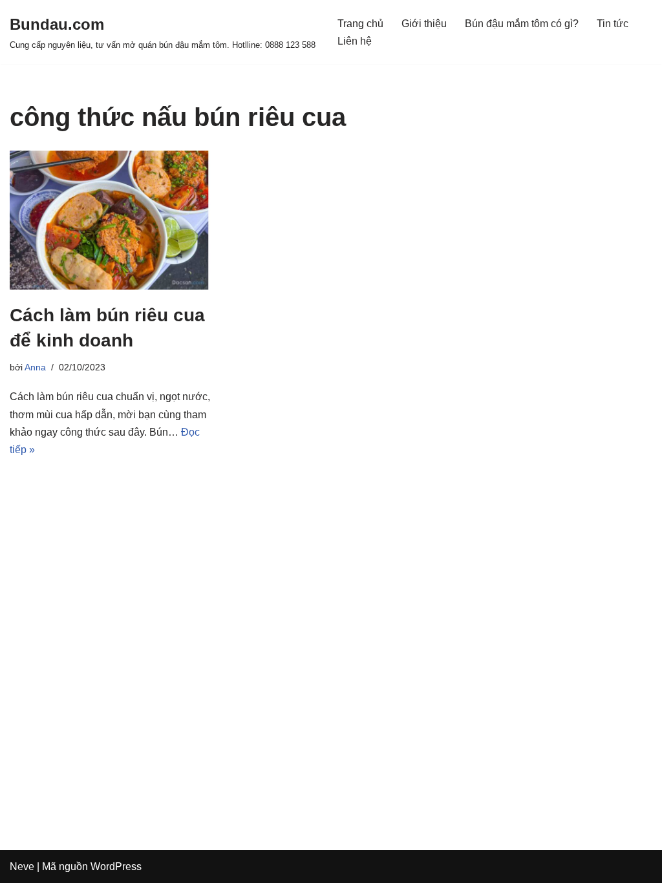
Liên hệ (354, 41)
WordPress (116, 866)
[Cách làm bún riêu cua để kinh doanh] (110, 220)
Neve (22, 866)
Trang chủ (360, 23)
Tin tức (612, 23)
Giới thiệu (424, 23)
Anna (35, 367)
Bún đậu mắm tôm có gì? (522, 23)
